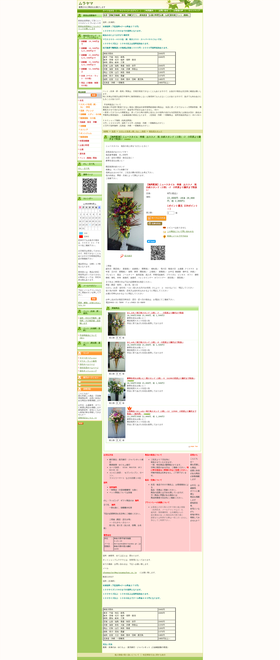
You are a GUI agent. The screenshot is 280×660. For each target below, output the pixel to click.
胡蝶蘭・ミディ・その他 (90, 114)
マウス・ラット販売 (88, 361)
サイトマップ (194, 10)
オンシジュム (86, 133)
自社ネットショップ (88, 371)
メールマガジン (90, 286)
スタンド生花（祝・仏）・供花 (88, 105)
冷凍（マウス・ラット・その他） (89, 77)
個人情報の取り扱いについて (127, 655)
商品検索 (82, 92)
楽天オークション (90, 377)
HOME (106, 131)
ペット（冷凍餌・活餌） (91, 329)
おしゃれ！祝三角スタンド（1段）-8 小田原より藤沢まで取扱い (155, 342)
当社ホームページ (87, 364)
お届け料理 (84, 145)
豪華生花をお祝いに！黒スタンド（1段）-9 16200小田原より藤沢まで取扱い (161, 378)
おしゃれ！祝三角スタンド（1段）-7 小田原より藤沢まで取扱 (155, 313)
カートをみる (108, 10)
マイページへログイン (128, 10)
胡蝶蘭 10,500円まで (90, 42)
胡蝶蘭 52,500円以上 (90, 70)
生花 (81, 100)
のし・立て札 (84, 168)
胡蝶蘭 (83, 126)
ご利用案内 (148, 10)
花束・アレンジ (87, 111)
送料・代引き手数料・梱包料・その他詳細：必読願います (90, 320)
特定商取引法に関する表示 (154, 655)
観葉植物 (84, 137)
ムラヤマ (86, 3)
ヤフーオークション (88, 358)
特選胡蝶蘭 (84, 141)
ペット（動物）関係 (88, 158)
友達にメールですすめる (177, 236)
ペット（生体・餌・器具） (91, 312)
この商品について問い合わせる (180, 231)
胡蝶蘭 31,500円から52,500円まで (90, 63)
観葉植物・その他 (88, 118)
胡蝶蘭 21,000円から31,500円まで (90, 56)
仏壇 (81, 149)
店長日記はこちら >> (87, 418)
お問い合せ (163, 10)
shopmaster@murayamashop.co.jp (120, 572)
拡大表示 (128, 256)
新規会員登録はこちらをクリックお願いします (89, 27)
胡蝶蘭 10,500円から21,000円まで (90, 49)
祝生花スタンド (155, 131)
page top (194, 446)
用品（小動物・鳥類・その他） (90, 84)
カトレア (84, 129)
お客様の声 (178, 10)
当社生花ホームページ (89, 368)
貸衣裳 (82, 154)
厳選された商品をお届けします (92, 7)
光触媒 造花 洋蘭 (88, 122)
